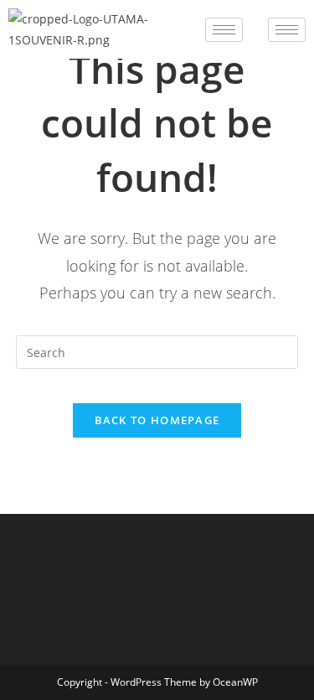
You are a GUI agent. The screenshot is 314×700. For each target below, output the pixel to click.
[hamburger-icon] (224, 30)
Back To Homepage (157, 420)
